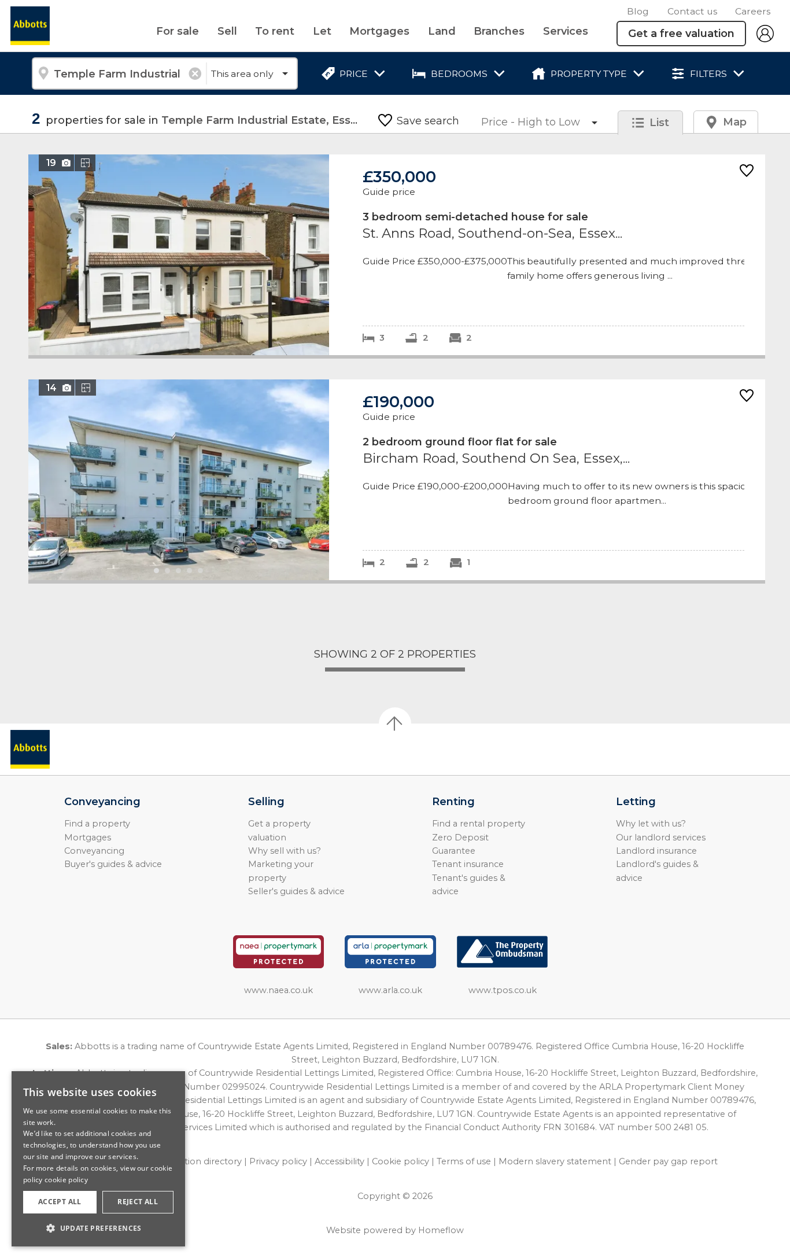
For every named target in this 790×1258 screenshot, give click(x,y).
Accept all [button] (60, 1202)
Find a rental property (478, 823)
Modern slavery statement (555, 1161)
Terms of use (464, 1161)
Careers (752, 11)
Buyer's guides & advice (113, 864)
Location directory (203, 1161)
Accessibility (339, 1161)
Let (322, 31)
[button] (98, 1228)
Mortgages (379, 31)
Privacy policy (278, 1161)
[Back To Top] (395, 723)
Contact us (692, 11)
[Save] (747, 171)
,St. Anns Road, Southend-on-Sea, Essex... (396, 254)
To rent (274, 31)
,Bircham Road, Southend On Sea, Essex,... (396, 479)
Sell (227, 31)
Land (442, 31)
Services (565, 31)
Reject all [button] (137, 1202)
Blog (638, 11)
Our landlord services (661, 837)
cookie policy (66, 1180)
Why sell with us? (284, 851)
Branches (499, 31)
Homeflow (441, 1230)
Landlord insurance (656, 851)
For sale (177, 31)
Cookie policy (400, 1161)
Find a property (97, 823)
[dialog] (98, 1158)
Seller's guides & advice (296, 891)
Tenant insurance (468, 864)
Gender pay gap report (668, 1161)
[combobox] (119, 73)
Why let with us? (651, 823)
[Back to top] (75, 749)
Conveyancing (94, 851)
